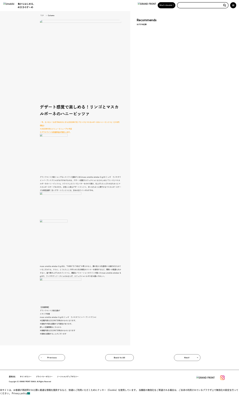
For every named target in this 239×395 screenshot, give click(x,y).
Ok (28, 393)
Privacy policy (19, 393)
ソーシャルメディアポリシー (68, 376)
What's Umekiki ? (166, 5)
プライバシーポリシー (44, 376)
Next (186, 357)
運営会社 (12, 376)
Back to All (119, 357)
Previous (52, 357)
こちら (55, 327)
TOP (42, 15)
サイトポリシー (26, 376)
